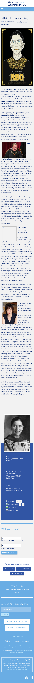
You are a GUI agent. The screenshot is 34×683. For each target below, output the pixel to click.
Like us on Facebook (18, 628)
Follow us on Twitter (18, 622)
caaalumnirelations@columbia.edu (11, 650)
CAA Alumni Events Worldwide (17, 589)
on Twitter (18, 573)
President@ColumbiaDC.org (14, 490)
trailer (11, 94)
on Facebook (24, 569)
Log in (17, 593)
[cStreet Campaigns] (31, 677)
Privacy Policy (17, 586)
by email (10, 569)
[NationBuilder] (27, 677)
